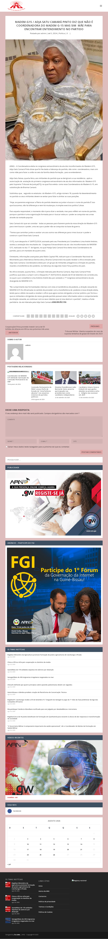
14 (81, 844)
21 (81, 849)
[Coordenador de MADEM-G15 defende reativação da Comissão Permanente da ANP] (18, 372)
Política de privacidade (47, 902)
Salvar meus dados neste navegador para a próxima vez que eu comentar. (39, 446)
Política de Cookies (45, 912)
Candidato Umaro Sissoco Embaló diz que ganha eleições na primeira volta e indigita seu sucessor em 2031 (89, 391)
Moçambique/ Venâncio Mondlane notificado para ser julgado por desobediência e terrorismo (42, 709)
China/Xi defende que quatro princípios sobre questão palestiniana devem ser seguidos (39, 685)
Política (62, 33)
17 (28, 849)
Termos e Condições (46, 907)
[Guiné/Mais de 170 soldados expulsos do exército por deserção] (8, 909)
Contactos (42, 896)
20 (68, 849)
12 (54, 844)
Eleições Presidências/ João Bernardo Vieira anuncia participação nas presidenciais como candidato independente (65, 391)
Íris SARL (17, 935)
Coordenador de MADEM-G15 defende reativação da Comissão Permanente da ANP (18, 379)
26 (54, 855)
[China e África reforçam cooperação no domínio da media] (8, 897)
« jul (9, 864)
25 (40, 855)
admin (43, 33)
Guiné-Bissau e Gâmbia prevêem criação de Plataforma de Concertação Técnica (37, 692)
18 (40, 849)
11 (40, 844)
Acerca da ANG (44, 891)
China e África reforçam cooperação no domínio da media (29, 662)
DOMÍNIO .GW (12, 797)
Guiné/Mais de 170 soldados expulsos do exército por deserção (30, 670)
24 (28, 855)
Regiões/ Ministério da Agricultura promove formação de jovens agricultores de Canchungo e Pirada (44, 655)
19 (54, 849)
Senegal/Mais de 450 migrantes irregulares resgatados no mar (30, 677)
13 (68, 844)
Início (41, 886)
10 (28, 844)
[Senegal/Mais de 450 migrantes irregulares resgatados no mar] (8, 920)
